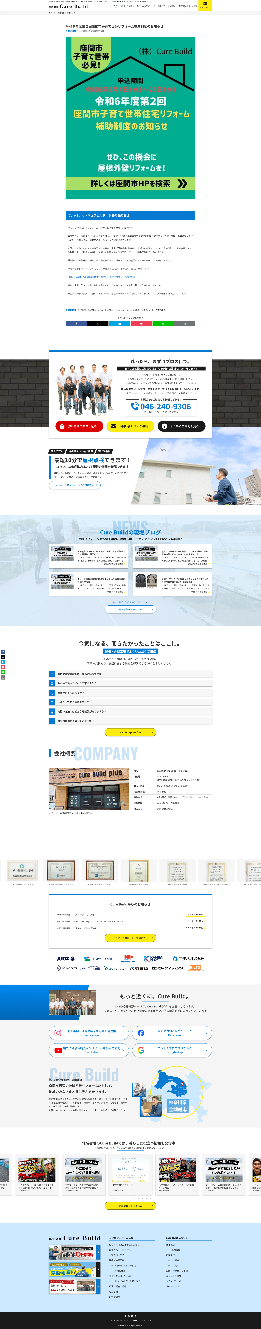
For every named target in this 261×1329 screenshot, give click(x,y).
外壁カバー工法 (116, 1255)
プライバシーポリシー (177, 1281)
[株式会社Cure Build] (68, 6)
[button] (76, 323)
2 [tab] (117, 1198)
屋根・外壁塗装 (116, 1260)
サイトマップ (172, 1286)
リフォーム (120, 310)
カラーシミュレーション (127, 1265)
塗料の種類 (120, 1270)
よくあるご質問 (173, 1275)
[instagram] (129, 1316)
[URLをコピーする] (184, 323)
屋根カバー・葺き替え (120, 1249)
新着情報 (170, 1255)
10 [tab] (150, 1198)
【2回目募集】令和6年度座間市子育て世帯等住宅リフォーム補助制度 (102, 277)
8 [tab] (142, 1198)
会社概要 (170, 1244)
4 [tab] (126, 1198)
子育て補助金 (161, 310)
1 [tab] (113, 1198)
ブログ (174, 1265)
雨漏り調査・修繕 (118, 1286)
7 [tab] (138, 1198)
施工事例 (113, 1291)
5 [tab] (130, 1198)
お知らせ (72, 31)
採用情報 (175, 1249)
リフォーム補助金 (132, 310)
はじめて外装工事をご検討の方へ (125, 1244)
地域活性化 (109, 310)
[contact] (135, 1316)
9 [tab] (146, 1198)
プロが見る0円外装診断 (120, 1275)
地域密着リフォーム (95, 310)
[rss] (132, 1316)
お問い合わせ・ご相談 (177, 1270)
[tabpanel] (130, 1174)
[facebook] (125, 1316)
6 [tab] (134, 1198)
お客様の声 (114, 1296)
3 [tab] (122, 1198)
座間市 (83, 310)
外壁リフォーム (147, 310)
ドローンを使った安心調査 (128, 1281)
